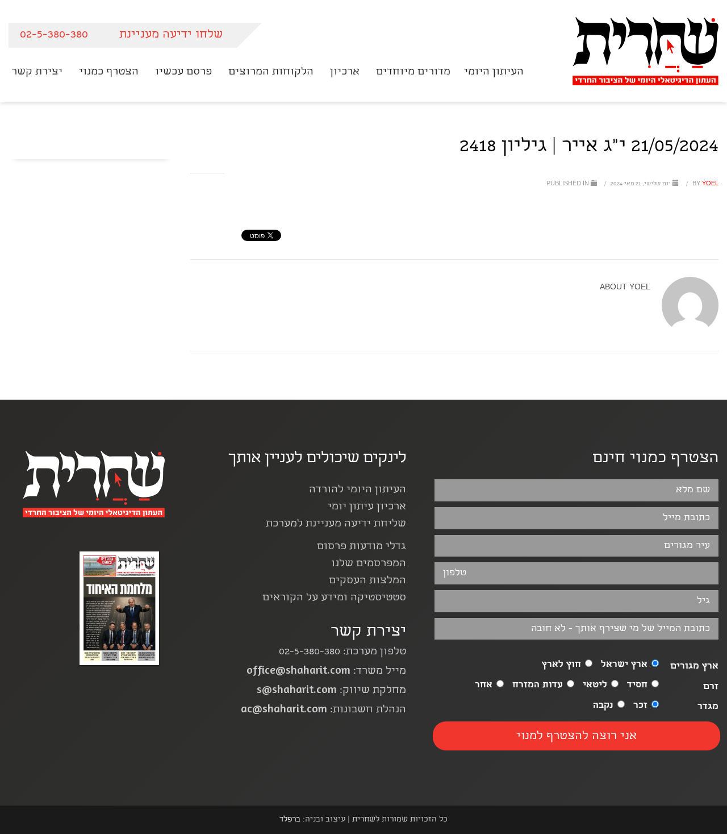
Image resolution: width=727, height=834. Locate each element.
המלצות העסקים (367, 581)
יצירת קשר (368, 632)
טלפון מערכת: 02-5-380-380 (342, 652)
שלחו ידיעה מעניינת (171, 35)
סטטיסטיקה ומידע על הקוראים (334, 598)
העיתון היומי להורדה (357, 490)
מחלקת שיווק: (331, 691)
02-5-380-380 (54, 35)
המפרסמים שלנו (368, 564)
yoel (704, 184)
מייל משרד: (326, 672)
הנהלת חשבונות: (323, 710)
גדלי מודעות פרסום (361, 547)
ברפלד (289, 819)
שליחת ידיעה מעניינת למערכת (336, 524)
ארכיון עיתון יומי (367, 507)
